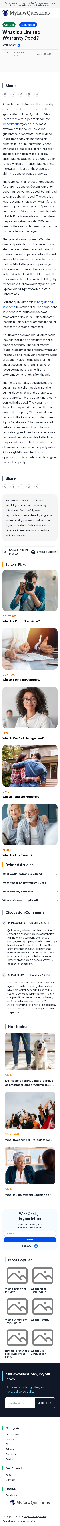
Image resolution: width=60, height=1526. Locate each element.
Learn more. (45, 5)
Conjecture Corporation (35, 1516)
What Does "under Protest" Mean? (28, 1140)
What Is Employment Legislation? (28, 1194)
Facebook (11, 1495)
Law (5, 733)
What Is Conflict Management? (23, 738)
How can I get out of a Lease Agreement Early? (17, 1353)
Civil (5, 791)
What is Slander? (40, 1319)
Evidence (11, 1449)
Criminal (10, 1439)
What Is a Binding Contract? (21, 679)
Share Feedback (46, 551)
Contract (9, 616)
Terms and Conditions (27, 1521)
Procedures (12, 1434)
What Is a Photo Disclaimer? (21, 621)
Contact (10, 1479)
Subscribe (30, 1240)
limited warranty (13, 124)
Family (6, 850)
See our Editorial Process (18, 551)
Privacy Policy (8, 1521)
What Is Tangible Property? (20, 796)
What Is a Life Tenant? (17, 855)
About (9, 1474)
